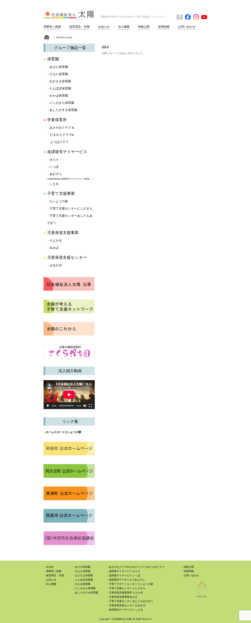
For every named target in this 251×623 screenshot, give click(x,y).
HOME (50, 567)
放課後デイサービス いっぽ (124, 575)
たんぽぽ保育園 (60, 88)
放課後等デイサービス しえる (126, 609)
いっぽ (54, 166)
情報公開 (144, 26)
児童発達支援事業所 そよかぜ (126, 592)
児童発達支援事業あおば (123, 596)
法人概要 (124, 26)
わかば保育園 (59, 95)
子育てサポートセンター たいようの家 (131, 584)
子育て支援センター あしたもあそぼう (131, 601)
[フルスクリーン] (90, 405)
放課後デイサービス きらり (124, 571)
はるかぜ (56, 265)
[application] (69, 394)
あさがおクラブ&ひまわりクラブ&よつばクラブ (136, 567)
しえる (54, 183)
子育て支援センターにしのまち (71, 208)
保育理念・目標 (79, 26)
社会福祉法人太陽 (121, 619)
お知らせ (104, 26)
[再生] (48, 405)
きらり (54, 159)
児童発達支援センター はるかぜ (127, 605)
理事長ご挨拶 (52, 26)
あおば (54, 247)
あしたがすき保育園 (63, 110)
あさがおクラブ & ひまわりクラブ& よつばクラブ (60, 135)
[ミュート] (85, 405)
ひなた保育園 (59, 74)
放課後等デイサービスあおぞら (127, 579)
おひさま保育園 (60, 81)
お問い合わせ (186, 26)
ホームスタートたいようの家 (63, 432)
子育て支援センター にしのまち (127, 588)
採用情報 (164, 26)
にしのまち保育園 (62, 102)
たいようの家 (59, 201)
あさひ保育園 (59, 67)
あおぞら (56, 174)
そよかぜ (56, 240)
